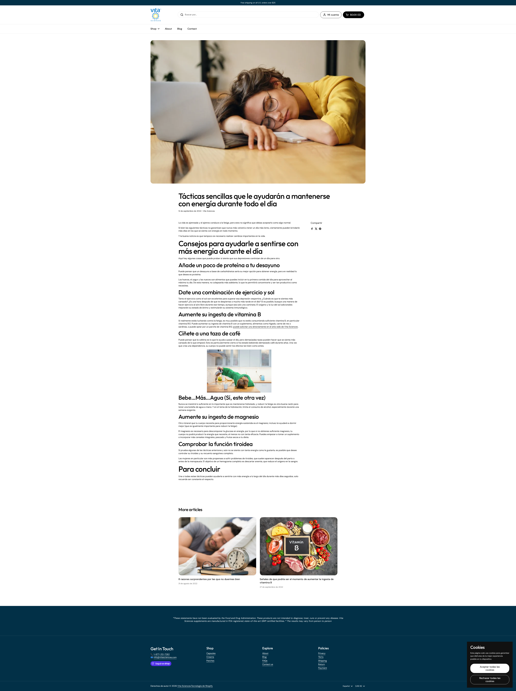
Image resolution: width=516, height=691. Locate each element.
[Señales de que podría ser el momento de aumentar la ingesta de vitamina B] (299, 546)
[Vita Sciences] (155, 14)
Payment (322, 668)
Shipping (322, 660)
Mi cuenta (333, 14)
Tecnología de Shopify (202, 686)
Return (321, 664)
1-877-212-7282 (162, 654)
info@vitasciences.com (165, 657)
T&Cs (320, 657)
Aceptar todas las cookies (490, 668)
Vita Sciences (184, 686)
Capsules (211, 653)
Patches (210, 660)
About (265, 653)
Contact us (267, 664)
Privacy (321, 653)
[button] (353, 14)
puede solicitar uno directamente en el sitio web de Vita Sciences (265, 326)
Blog (264, 657)
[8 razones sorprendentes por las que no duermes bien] (217, 546)
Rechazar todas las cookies (489, 679)
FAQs (264, 660)
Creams (210, 657)
